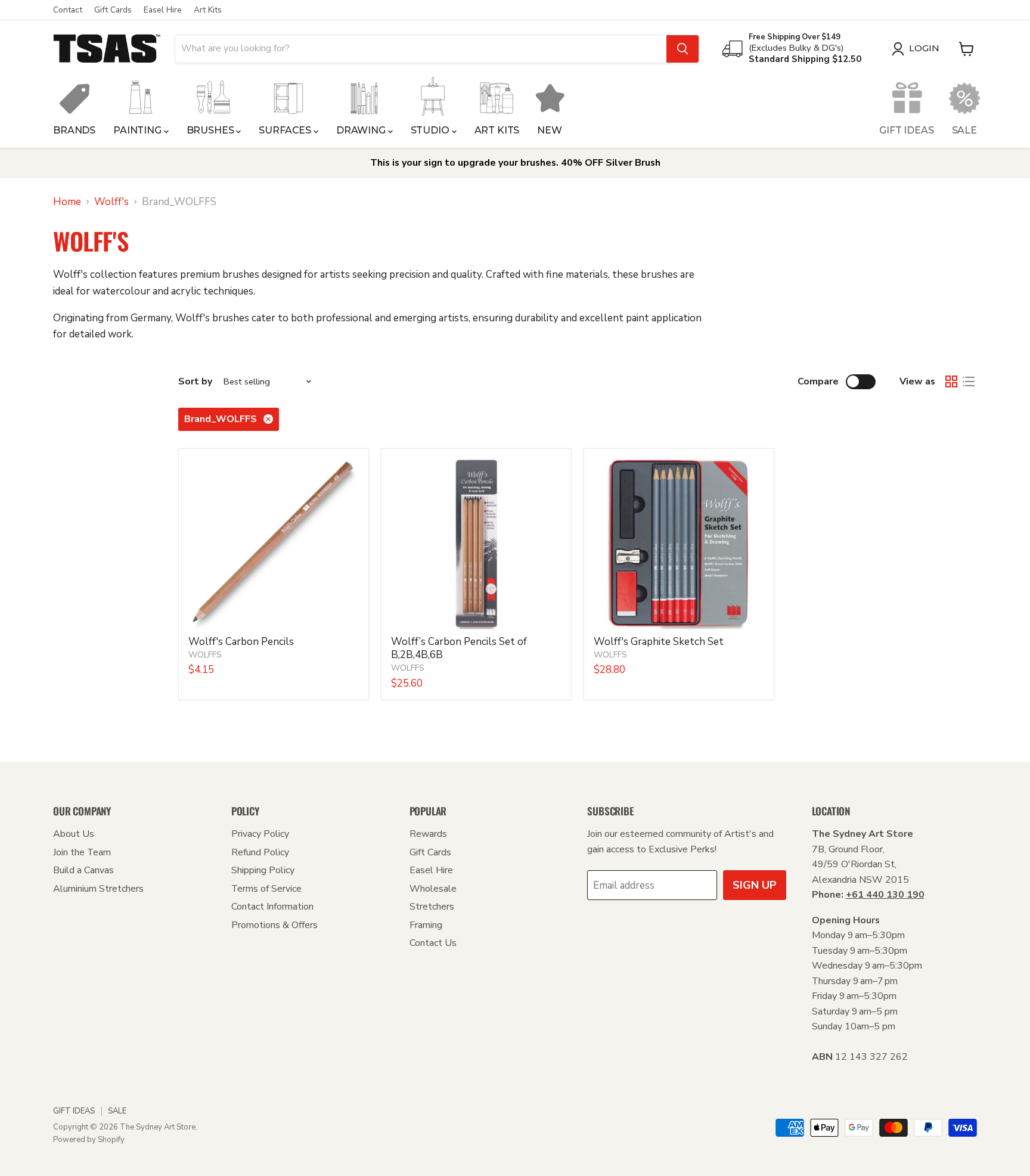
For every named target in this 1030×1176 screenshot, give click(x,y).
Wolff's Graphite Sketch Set (659, 641)
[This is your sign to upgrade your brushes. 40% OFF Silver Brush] (515, 163)
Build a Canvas (83, 870)
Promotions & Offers (274, 925)
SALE (964, 130)
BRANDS (74, 130)
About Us (73, 833)
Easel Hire (163, 10)
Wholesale (433, 888)
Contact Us (433, 943)
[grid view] (951, 381)
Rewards (428, 833)
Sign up (755, 885)
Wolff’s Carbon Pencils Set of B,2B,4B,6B (459, 648)
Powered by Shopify (89, 1139)
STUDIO (431, 130)
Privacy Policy (260, 833)
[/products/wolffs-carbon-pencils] (273, 543)
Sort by (195, 381)
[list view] (969, 381)
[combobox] (420, 49)
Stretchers (431, 906)
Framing (425, 925)
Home (67, 202)
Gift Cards (113, 10)
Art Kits (208, 10)
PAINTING (138, 130)
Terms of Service (266, 888)
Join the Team (82, 852)
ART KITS (497, 130)
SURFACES (286, 130)
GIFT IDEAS (906, 130)
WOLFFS (205, 654)
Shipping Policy (262, 870)
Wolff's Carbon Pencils (241, 641)
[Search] (682, 49)
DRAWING (362, 130)
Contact (67, 10)
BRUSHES (212, 130)
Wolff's (111, 202)
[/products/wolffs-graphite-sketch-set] (679, 543)
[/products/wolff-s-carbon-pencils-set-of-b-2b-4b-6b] (476, 543)
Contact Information (272, 906)
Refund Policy (260, 852)
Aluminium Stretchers (98, 888)
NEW (549, 130)
